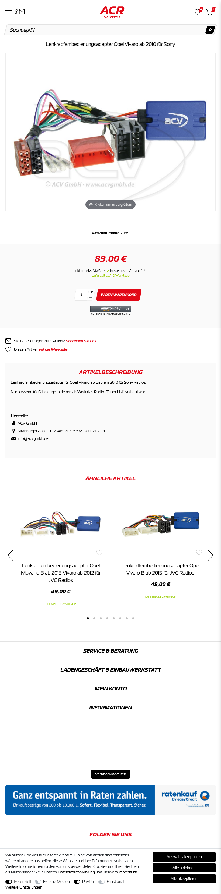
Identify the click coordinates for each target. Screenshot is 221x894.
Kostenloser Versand (126, 271)
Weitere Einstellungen (23, 887)
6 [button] (120, 618)
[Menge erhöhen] (91, 292)
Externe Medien (56, 881)
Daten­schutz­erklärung (76, 872)
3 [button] (101, 618)
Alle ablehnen (184, 867)
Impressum (128, 872)
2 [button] (94, 618)
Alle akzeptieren (184, 878)
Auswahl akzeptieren (184, 856)
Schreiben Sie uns (81, 341)
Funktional (115, 881)
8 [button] (133, 618)
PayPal (88, 881)
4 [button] (107, 618)
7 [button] (127, 618)
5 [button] (114, 618)
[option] (60, 549)
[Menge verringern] (90, 298)
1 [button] (88, 618)
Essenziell (22, 881)
